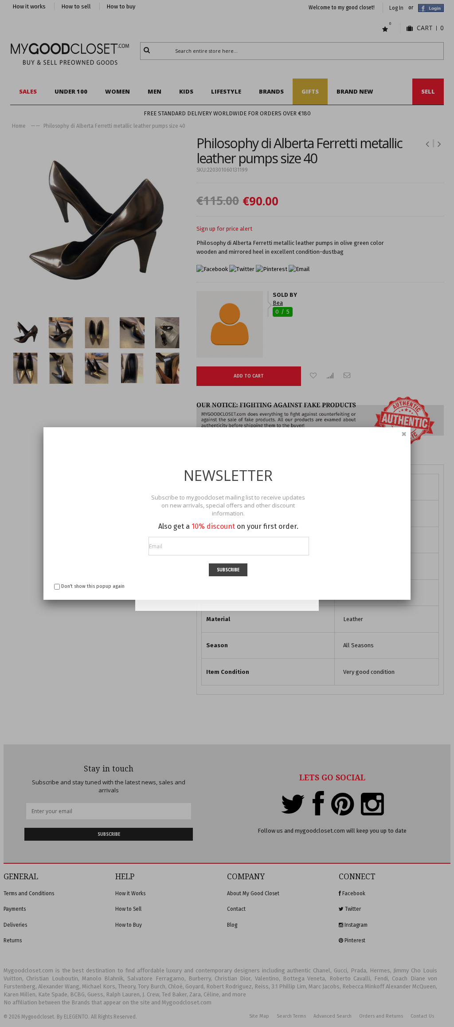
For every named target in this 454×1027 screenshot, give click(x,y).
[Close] (403, 433)
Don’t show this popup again (93, 586)
